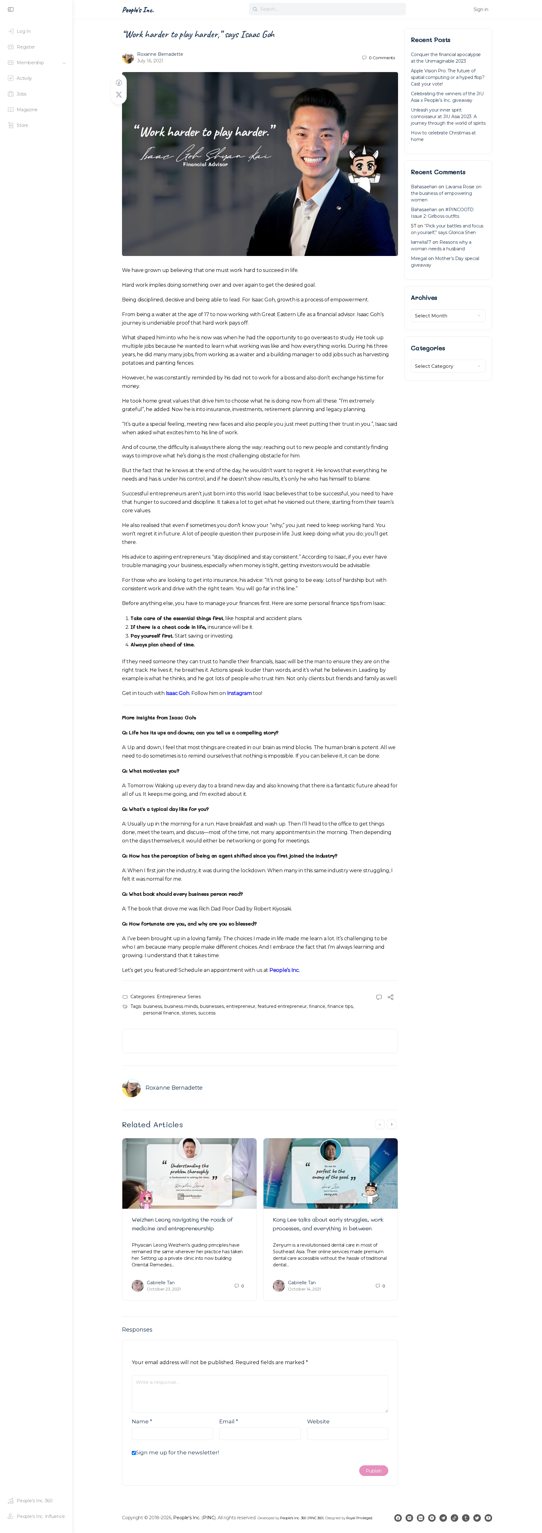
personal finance (161, 1013)
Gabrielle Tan (161, 1282)
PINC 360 (315, 1518)
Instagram (239, 693)
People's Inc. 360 (293, 1518)
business (152, 1006)
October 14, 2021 (304, 1288)
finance (317, 1006)
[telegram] (443, 1518)
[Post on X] (119, 95)
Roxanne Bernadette (160, 54)
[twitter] (477, 1518)
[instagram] (409, 1518)
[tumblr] (466, 1518)
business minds (181, 1006)
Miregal (419, 258)
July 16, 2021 (150, 61)
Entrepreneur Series (179, 996)
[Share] (390, 998)
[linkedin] (420, 1518)
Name (142, 1421)
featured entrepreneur (282, 1006)
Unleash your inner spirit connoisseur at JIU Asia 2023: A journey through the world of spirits (448, 116)
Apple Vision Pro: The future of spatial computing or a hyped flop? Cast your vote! (448, 77)
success (206, 1013)
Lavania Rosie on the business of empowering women (446, 193)
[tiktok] (454, 1518)
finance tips (340, 1006)
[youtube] (488, 1518)
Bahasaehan (424, 187)
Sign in (481, 9)
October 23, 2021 (164, 1288)
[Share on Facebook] (119, 83)
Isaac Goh (177, 693)
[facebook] (398, 1518)
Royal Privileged (359, 1518)
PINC (209, 1517)
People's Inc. (138, 9)
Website (318, 1421)
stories (189, 1013)
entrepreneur (240, 1006)
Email (228, 1421)
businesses (212, 1006)
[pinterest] (432, 1518)
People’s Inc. (284, 970)
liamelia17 (421, 242)
